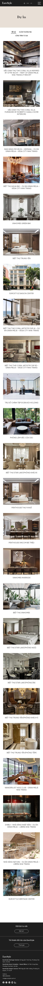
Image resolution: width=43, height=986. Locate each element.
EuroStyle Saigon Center (21, 293)
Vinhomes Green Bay (21, 223)
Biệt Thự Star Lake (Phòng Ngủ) (21, 648)
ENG (28, 3)
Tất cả (13, 32)
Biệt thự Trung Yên (21, 258)
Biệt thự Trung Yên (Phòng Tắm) (21, 753)
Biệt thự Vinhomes (21, 613)
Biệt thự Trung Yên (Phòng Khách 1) (21, 718)
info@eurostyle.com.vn (9, 978)
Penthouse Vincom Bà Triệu (21, 543)
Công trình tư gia (21, 35)
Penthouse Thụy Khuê (21, 508)
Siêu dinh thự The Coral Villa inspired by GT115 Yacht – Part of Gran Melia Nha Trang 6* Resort (21, 73)
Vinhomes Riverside (21, 578)
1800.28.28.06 (6, 976)
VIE (31, 3)
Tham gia (21, 945)
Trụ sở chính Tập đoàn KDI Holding (21, 403)
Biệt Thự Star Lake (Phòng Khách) (21, 473)
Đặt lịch (21, 931)
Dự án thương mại (25, 32)
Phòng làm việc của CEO (21, 438)
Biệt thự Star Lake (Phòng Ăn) (21, 683)
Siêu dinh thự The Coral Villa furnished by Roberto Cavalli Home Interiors (21, 112)
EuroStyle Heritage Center (21, 899)
